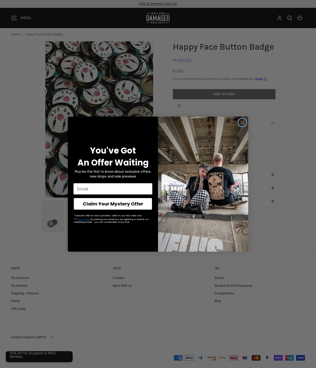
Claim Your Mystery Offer (113, 204)
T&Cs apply (83, 219)
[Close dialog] (242, 122)
